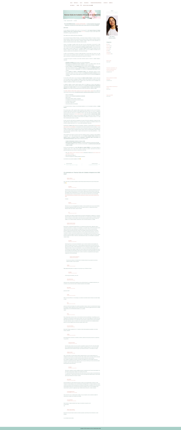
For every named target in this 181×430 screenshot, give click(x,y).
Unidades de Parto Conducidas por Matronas (76, 152)
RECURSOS (86, 2)
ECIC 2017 (83, 31)
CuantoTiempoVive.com (70, 391)
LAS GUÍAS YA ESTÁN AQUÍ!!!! (80, 23)
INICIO (71, 2)
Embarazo (108, 47)
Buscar (112, 10)
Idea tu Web (98, 428)
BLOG (81, 2)
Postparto (107, 52)
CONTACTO (106, 2)
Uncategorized (108, 53)
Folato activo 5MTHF (109, 95)
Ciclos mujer (108, 45)
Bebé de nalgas (108, 60)
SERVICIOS (76, 2)
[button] (78, 3)
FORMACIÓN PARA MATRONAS (96, 2)
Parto (107, 50)
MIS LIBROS (72, 5)
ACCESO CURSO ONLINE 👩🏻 (88, 5)
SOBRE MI (110, 2)
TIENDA (78, 5)
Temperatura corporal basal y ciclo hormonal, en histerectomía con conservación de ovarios (111, 69)
